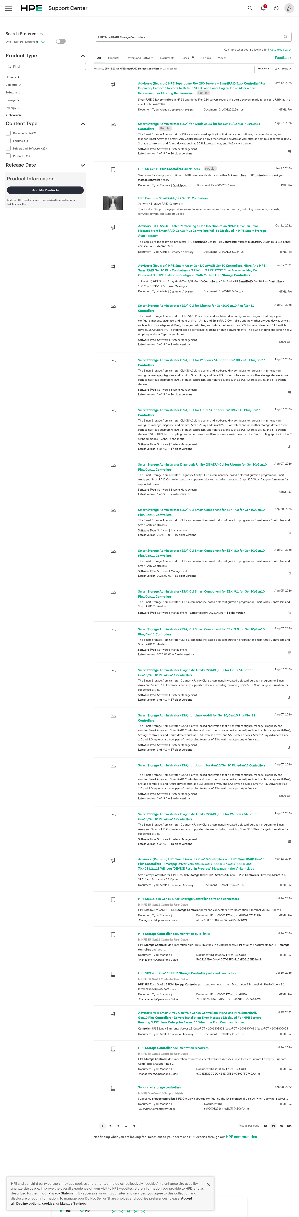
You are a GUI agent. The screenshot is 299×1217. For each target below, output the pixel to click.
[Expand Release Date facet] (83, 164)
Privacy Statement (62, 1193)
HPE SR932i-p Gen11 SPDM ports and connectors (187, 973)
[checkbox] (8, 133)
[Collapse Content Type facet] (83, 123)
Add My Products (45, 190)
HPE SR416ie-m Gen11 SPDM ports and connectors (188, 898)
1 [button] (102, 1126)
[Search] (250, 8)
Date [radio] (285, 68)
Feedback (283, 57)
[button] (208, 1183)
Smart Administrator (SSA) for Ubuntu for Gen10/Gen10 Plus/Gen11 (201, 765)
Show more (15, 115)
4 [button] (126, 1126)
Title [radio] (274, 68)
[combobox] (46, 66)
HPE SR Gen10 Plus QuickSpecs (169, 168)
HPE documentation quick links (174, 933)
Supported (159, 1087)
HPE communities (241, 1136)
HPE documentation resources (173, 1047)
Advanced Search (280, 49)
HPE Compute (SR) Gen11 (173, 198)
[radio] (279, 68)
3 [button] (118, 1126)
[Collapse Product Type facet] (83, 55)
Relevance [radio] (263, 68)
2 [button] (110, 1126)
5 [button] (134, 1126)
